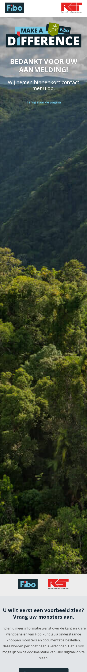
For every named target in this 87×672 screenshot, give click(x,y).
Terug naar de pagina (43, 102)
